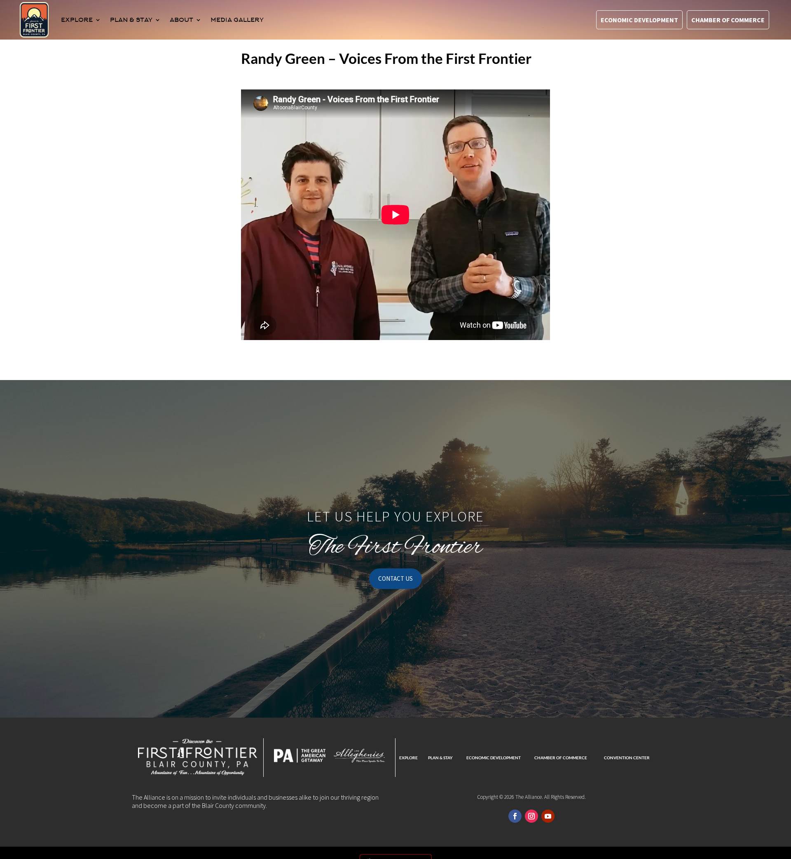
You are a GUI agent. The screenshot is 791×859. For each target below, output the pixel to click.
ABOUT (181, 19)
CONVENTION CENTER (627, 757)
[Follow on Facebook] (515, 816)
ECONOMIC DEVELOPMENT (493, 757)
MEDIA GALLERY (237, 19)
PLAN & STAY (131, 19)
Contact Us (395, 578)
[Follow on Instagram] (531, 816)
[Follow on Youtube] (548, 816)
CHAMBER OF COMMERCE (560, 757)
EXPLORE (77, 19)
